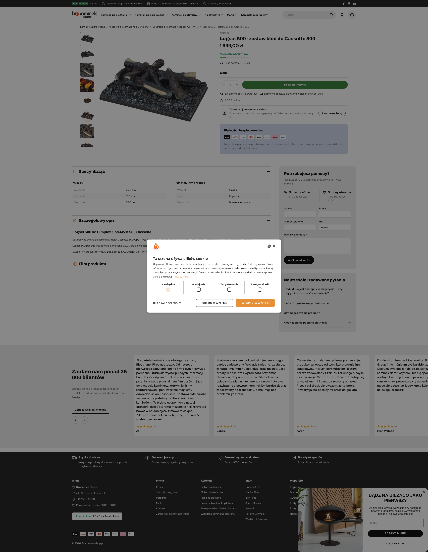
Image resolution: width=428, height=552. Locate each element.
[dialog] (214, 276)
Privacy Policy (181, 276)
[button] (167, 303)
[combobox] (269, 246)
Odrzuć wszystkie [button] (214, 302)
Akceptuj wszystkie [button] (255, 302)
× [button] (274, 246)
